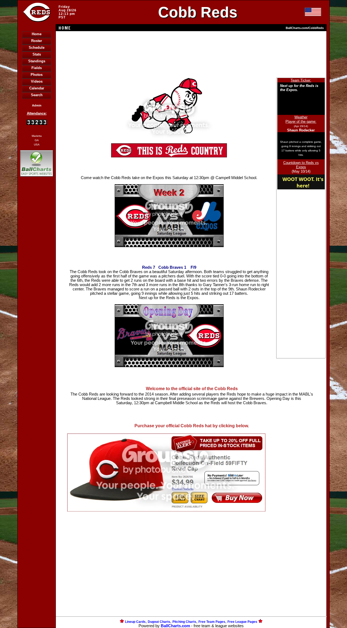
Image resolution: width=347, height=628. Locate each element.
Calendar (36, 88)
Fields (36, 68)
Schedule (36, 48)
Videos (37, 81)
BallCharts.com (175, 626)
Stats (37, 54)
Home (36, 34)
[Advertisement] (36, 271)
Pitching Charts (184, 622)
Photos (37, 75)
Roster (36, 41)
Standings (36, 61)
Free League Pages (242, 622)
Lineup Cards (135, 622)
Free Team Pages (211, 622)
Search (37, 95)
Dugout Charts (159, 622)
